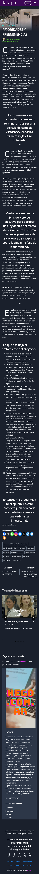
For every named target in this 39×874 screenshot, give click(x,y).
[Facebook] (4, 534)
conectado (24, 662)
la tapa (6, 552)
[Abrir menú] (34, 3)
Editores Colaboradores (24, 862)
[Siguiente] (33, 617)
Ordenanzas (16, 556)
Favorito (30, 548)
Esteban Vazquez (13, 628)
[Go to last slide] (5, 617)
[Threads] (24, 534)
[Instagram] (16, 534)
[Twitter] (28, 534)
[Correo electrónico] (29, 855)
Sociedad (6, 560)
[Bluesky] (20, 534)
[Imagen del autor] (3, 39)
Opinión (5, 25)
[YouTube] (24, 855)
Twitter (8, 814)
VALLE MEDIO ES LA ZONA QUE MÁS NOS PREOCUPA (29, 572)
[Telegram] (31, 534)
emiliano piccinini (9, 548)
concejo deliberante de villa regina (15, 544)
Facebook (9, 807)
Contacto (9, 862)
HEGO (29, 870)
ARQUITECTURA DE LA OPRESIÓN (9, 571)
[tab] (15, 641)
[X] (8, 534)
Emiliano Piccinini (14, 39)
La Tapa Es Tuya (17, 552)
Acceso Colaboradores (15, 865)
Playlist (29, 865)
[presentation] (19, 606)
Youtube (9, 818)
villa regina (17, 560)
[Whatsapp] (12, 534)
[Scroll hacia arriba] (5, 871)
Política (12, 25)
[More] (4, 538)
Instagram (10, 811)
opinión (6, 556)
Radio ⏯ (28, 3)
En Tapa (22, 548)
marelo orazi (30, 552)
